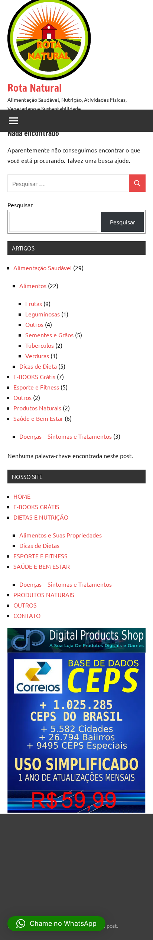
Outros (34, 324)
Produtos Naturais (37, 407)
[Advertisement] (53, 863)
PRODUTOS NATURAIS (43, 594)
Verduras (37, 355)
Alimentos (32, 285)
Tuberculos (39, 345)
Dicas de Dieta (38, 366)
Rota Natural (34, 88)
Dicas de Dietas (39, 545)
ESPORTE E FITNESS (40, 555)
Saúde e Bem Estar (38, 418)
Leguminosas (42, 314)
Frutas (33, 303)
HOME (21, 496)
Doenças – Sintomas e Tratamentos (65, 436)
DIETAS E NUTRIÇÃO (40, 517)
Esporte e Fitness (36, 387)
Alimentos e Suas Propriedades (60, 535)
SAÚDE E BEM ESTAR (41, 566)
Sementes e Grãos (49, 334)
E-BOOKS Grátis (34, 376)
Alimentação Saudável (42, 267)
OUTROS (25, 605)
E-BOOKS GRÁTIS (36, 506)
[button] (56, 923)
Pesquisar (20, 204)
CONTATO (26, 615)
